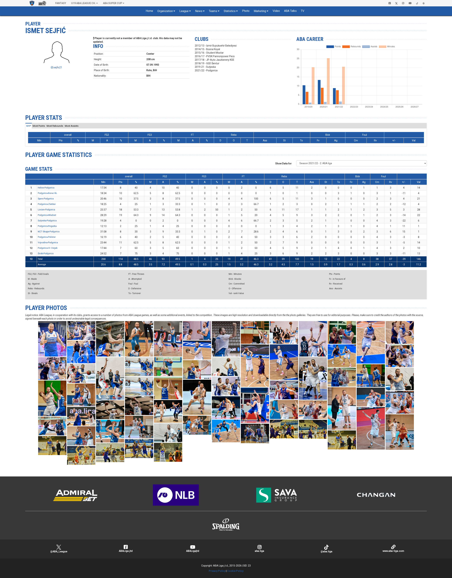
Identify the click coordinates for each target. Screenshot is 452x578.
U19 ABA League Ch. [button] (83, 3)
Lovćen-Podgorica (46, 209)
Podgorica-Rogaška (47, 226)
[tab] (28, 126)
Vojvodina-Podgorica (48, 242)
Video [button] (276, 11)
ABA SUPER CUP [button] (112, 3)
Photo (245, 11)
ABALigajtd (192, 551)
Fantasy (60, 3)
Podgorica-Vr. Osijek (47, 248)
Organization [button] (165, 11)
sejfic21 (57, 67)
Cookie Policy (235, 571)
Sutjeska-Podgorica (47, 220)
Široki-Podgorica (45, 253)
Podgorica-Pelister (47, 237)
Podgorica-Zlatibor (47, 204)
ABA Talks (290, 11)
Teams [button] (213, 11)
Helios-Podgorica (46, 187)
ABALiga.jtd (126, 551)
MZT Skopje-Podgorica (49, 231)
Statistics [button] (230, 11)
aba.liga (259, 551)
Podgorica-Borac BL (47, 193)
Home (149, 11)
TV (302, 11)
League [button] (184, 11)
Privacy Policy (217, 571)
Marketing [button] (260, 11)
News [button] (198, 11)
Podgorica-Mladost (47, 215)
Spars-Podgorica (46, 198)
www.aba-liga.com (393, 551)
